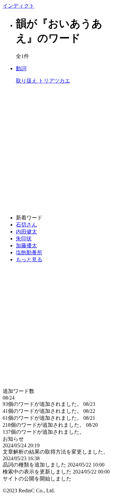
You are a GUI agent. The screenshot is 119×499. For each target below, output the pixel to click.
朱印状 (24, 238)
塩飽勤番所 (29, 252)
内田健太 (26, 231)
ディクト (18, 6)
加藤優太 (26, 245)
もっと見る (29, 259)
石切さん (26, 224)
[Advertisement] (59, 149)
